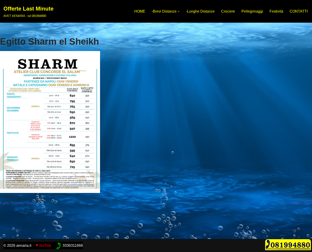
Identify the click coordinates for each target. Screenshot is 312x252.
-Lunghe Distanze (200, 11)
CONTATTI (299, 11)
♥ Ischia (43, 245)
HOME (139, 11)
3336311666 (73, 245)
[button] (179, 11)
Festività (276, 11)
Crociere (228, 11)
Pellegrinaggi (252, 11)
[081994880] (288, 249)
